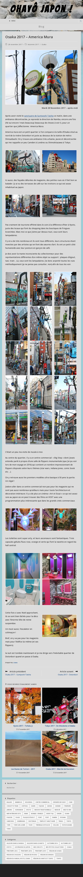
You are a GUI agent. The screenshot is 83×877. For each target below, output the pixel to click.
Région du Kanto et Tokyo (43, 858)
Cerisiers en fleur (59, 802)
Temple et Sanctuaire (47, 821)
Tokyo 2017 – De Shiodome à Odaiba (60, 726)
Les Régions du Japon (22, 847)
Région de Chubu (55, 851)
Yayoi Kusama (67, 825)
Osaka (44, 44)
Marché (57, 810)
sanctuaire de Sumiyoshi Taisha (38, 115)
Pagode (9, 817)
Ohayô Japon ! (41, 9)
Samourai (10, 821)
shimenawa (21, 821)
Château (25, 806)
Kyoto (28, 810)
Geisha (49, 806)
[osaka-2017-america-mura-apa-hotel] (59, 161)
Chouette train (12, 806)
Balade (9, 802)
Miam (26, 813)
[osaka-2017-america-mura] (41, 77)
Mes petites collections (55, 847)
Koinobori (19, 810)
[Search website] (80, 21)
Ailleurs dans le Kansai (15, 843)
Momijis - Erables (37, 813)
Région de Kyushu (30, 855)
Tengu (60, 821)
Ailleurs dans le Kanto (35, 843)
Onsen (59, 813)
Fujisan (41, 806)
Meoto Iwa (67, 810)
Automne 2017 (33, 44)
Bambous (18, 802)
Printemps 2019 (40, 851)
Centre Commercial (43, 802)
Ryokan (63, 817)
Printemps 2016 (26, 851)
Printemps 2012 (12, 851)
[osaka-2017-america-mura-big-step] (22, 519)
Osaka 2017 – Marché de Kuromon (60, 769)
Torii (8, 825)
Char (70, 802)
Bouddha (28, 802)
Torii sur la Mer (19, 825)
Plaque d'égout (29, 817)
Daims (33, 806)
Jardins (9, 810)
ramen (54, 817)
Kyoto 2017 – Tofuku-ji (23, 726)
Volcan (56, 825)
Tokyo (68, 821)
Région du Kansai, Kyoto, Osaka (18, 858)
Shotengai (32, 821)
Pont (40, 817)
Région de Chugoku (14, 855)
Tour (30, 825)
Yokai (9, 829)
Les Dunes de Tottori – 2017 (23, 769)
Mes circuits (38, 847)
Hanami (58, 806)
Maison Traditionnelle (42, 810)
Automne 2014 (52, 843)
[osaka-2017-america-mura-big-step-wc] (22, 566)
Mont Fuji (49, 813)
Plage (18, 817)
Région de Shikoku (47, 855)
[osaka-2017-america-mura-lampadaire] (16, 289)
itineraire (67, 806)
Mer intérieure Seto (14, 813)
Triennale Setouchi (43, 825)
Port (47, 817)
